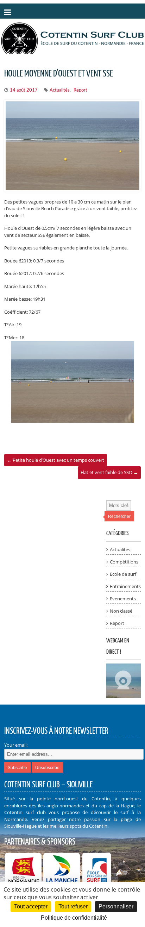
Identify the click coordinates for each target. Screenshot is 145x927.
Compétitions (124, 562)
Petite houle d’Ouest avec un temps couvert (55, 460)
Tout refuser (73, 906)
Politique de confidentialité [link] (74, 918)
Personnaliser (116, 906)
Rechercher (119, 516)
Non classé (121, 611)
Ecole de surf (123, 574)
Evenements (123, 598)
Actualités (60, 90)
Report (80, 90)
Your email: (15, 745)
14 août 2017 (24, 90)
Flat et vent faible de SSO (109, 472)
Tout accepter (31, 906)
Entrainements (125, 586)
